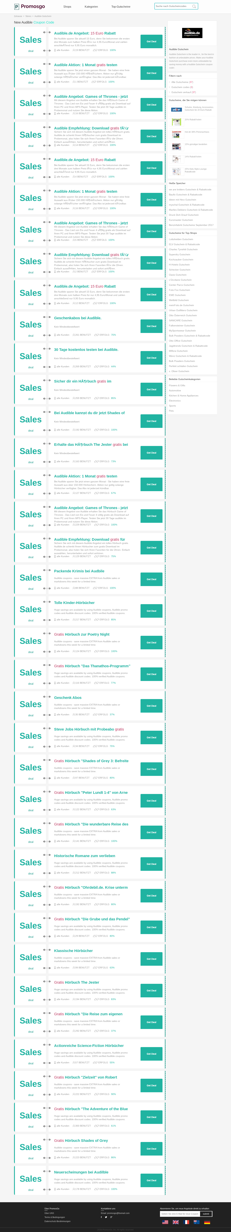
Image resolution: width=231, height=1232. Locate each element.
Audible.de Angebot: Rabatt (85, 33)
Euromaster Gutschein (181, 220)
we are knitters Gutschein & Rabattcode (190, 189)
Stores (28, 16)
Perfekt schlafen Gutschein (183, 366)
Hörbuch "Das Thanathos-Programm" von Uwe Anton (92, 666)
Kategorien (91, 6)
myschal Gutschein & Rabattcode (186, 204)
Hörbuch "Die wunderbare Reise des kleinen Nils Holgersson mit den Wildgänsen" (91, 824)
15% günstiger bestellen (196, 144)
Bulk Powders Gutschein (182, 361)
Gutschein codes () (182, 87)
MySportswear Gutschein (182, 330)
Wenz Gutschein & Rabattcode (185, 356)
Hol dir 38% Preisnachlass (197, 132)
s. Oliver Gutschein (179, 371)
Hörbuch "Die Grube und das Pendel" (92, 919)
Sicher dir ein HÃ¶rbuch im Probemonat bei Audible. (82, 381)
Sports (172, 405)
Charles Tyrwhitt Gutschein (183, 249)
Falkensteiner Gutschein (182, 325)
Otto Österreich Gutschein (183, 315)
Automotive (175, 390)
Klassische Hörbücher (73, 951)
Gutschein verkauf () (183, 92)
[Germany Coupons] (207, 1225)
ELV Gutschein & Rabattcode (184, 244)
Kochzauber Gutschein (181, 259)
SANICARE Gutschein (180, 320)
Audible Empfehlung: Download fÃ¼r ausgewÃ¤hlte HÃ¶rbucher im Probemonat (91, 128)
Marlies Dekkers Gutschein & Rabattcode (191, 209)
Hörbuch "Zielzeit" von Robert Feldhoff (85, 1077)
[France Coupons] (186, 1225)
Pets (171, 410)
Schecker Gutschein (179, 269)
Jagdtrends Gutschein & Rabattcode (188, 345)
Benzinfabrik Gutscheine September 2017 (191, 225)
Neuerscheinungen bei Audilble (81, 1172)
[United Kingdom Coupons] (175, 1225)
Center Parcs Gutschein (181, 285)
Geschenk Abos (68, 698)
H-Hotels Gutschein (179, 264)
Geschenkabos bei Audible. (77, 318)
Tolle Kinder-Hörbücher (74, 603)
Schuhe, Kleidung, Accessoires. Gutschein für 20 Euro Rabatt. (199, 108)
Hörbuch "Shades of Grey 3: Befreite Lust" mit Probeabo (91, 761)
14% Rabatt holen (193, 156)
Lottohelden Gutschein (181, 239)
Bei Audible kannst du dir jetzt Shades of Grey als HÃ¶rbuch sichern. (89, 413)
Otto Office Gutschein (180, 340)
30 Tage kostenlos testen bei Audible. (86, 350)
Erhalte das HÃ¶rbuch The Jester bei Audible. (91, 444)
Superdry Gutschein (179, 254)
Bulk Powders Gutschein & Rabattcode (189, 335)
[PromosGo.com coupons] (29, 7)
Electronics (175, 400)
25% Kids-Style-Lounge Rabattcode (196, 170)
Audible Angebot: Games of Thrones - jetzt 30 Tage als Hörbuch (91, 508)
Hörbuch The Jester (76, 982)
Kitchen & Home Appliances (183, 395)
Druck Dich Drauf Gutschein (184, 215)
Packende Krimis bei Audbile (79, 571)
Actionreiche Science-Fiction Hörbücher (89, 1046)
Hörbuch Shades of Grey (81, 1141)
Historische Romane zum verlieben (84, 856)
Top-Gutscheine (120, 6)
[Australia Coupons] (196, 1225)
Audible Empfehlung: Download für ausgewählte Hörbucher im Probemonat (89, 539)
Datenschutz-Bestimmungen (57, 1221)
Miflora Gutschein (178, 351)
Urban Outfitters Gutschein (183, 310)
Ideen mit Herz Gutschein (182, 199)
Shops (67, 6)
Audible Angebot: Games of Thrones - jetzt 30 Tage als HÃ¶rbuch (91, 96)
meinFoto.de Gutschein (181, 305)
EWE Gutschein (177, 295)
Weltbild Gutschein (179, 300)
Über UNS (49, 1213)
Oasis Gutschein (178, 274)
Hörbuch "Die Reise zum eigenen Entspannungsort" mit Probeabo (88, 1014)
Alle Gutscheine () (182, 82)
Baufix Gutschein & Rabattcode (185, 194)
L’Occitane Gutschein (180, 279)
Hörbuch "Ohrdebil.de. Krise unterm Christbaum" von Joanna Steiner (91, 887)
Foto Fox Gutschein (179, 290)
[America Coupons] (165, 1225)
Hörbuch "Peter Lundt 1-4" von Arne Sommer (91, 792)
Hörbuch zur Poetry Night (81, 634)
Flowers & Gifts (177, 385)
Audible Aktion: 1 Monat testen (85, 65)
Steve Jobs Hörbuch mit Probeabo (89, 729)
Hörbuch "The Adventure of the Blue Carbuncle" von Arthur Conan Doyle (91, 1109)
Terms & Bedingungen (54, 1217)
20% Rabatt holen (193, 119)
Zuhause (18, 16)
